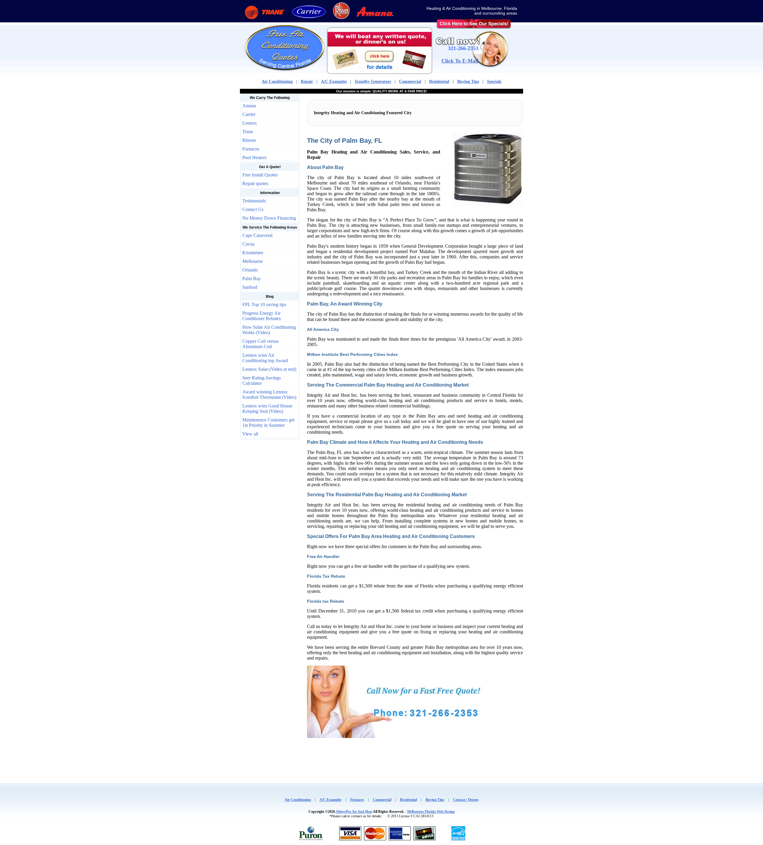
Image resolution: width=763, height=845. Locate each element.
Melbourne (252, 261)
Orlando (250, 269)
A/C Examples (334, 81)
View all (250, 433)
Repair (307, 81)
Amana (249, 105)
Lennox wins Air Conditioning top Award (265, 358)
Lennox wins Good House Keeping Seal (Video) (267, 408)
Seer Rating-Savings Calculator (261, 380)
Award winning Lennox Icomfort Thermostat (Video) (269, 394)
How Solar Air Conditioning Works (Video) (269, 330)
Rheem (249, 140)
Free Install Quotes (260, 174)
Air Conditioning (277, 81)
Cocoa (248, 243)
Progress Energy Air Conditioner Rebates (261, 316)
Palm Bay (251, 278)
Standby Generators (373, 81)
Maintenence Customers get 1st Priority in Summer (268, 422)
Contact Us (252, 209)
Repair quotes (255, 183)
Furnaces (250, 148)
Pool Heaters (254, 157)
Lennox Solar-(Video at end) (269, 369)
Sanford (249, 287)
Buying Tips (468, 81)
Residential (439, 81)
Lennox (249, 122)
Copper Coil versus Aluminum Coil (260, 344)
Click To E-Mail (459, 61)
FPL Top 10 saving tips (264, 304)
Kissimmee (252, 252)
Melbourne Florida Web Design (431, 812)
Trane (247, 131)
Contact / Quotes (466, 800)
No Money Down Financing (269, 218)
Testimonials (254, 200)
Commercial (410, 81)
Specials (494, 81)
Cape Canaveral (257, 235)
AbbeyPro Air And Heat (354, 812)
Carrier (248, 114)
